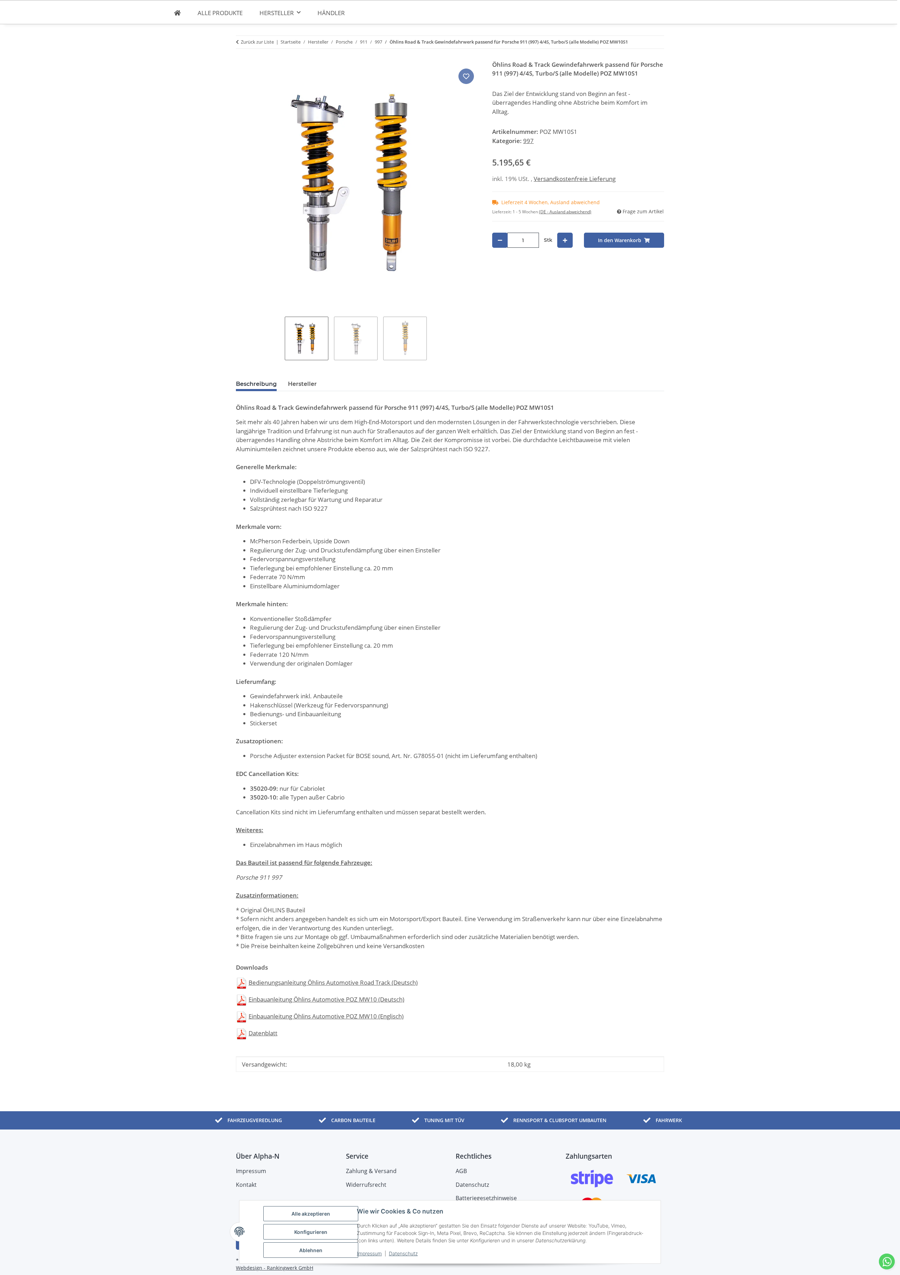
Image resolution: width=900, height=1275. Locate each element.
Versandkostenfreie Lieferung (575, 179)
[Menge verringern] (500, 240)
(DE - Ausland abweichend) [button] (565, 212)
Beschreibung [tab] (256, 384)
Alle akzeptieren (310, 1214)
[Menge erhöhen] (565, 240)
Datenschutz (403, 1253)
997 (528, 141)
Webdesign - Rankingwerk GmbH (274, 1267)
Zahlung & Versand (371, 1171)
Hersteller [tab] (302, 384)
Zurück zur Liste (257, 42)
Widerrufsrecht (366, 1185)
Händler (331, 13)
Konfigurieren (310, 1232)
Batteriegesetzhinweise (486, 1198)
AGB (461, 1171)
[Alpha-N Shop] (177, 13)
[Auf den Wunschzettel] (466, 76)
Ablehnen (310, 1250)
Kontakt (246, 1185)
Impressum (369, 1253)
